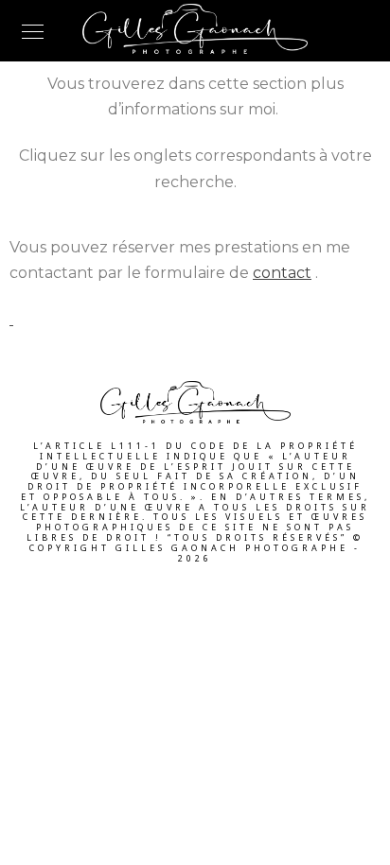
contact (282, 273)
